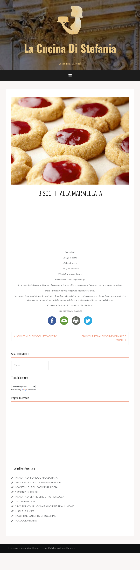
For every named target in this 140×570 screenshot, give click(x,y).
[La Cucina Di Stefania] (70, 22)
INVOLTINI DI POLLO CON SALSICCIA (36, 487)
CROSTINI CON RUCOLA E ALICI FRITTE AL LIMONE (44, 506)
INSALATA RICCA (24, 511)
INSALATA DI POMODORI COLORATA (36, 477)
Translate (32, 390)
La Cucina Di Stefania (70, 48)
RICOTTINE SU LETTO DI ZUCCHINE (35, 515)
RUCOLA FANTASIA (26, 520)
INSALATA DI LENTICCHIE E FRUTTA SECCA (39, 496)
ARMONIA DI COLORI (27, 491)
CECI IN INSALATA (25, 501)
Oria (50, 548)
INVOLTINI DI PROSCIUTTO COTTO (36, 336)
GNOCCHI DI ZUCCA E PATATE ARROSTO (38, 482)
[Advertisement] (70, 223)
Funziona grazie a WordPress (24, 548)
